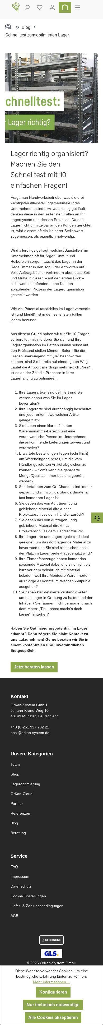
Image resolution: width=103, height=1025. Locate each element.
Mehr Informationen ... (51, 982)
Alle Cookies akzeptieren (53, 1017)
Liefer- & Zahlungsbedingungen (37, 906)
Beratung (18, 833)
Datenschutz (21, 886)
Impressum (20, 876)
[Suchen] (27, 7)
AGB (14, 915)
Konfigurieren (53, 992)
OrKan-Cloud (21, 794)
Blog (14, 823)
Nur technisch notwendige (53, 1005)
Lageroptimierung (25, 784)
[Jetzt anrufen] (97, 517)
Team (15, 764)
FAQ (14, 867)
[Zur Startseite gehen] (16, 7)
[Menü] (77, 7)
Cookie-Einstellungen (28, 896)
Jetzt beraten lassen (34, 667)
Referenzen (20, 813)
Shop (15, 774)
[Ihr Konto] (52, 7)
